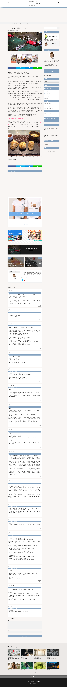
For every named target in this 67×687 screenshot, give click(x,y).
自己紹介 (29, 5)
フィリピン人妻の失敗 (11, 670)
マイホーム (47, 93)
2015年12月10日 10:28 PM (13, 608)
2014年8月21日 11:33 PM (13, 431)
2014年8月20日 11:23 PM (13, 354)
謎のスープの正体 (24, 658)
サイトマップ (38, 681)
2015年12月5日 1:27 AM (13, 568)
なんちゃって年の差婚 (48, 142)
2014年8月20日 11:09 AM (13, 325)
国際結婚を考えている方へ (50, 118)
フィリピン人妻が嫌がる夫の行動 (53, 670)
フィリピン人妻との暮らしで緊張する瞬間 (40, 671)
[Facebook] (12, 68)
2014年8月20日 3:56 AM (13, 312)
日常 (17, 23)
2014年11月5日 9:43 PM (13, 506)
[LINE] (37, 68)
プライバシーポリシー (30, 681)
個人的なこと (47, 113)
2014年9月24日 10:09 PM (13, 483)
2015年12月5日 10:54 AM (13, 587)
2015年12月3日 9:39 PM (13, 535)
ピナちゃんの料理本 (48, 108)
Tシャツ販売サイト (25, 224)
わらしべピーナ (48, 103)
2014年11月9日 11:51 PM (13, 521)
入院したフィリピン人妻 (51, 658)
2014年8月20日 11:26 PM (13, 371)
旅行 (46, 98)
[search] (58, 28)
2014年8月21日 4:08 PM (13, 387)
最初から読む (33, 5)
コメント (9, 620)
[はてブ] (29, 68)
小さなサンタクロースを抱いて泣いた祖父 (50, 128)
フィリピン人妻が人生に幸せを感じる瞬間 (27, 671)
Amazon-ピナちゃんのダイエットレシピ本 (24, 63)
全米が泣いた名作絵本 (51, 151)
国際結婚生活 (13, 23)
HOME (9, 23)
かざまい (12, 504)
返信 (39, 305)
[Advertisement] (33, 15)
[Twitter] (20, 68)
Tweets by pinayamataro (48, 75)
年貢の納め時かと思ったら (38, 658)
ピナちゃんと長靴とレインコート (23, 23)
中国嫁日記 (46, 144)
